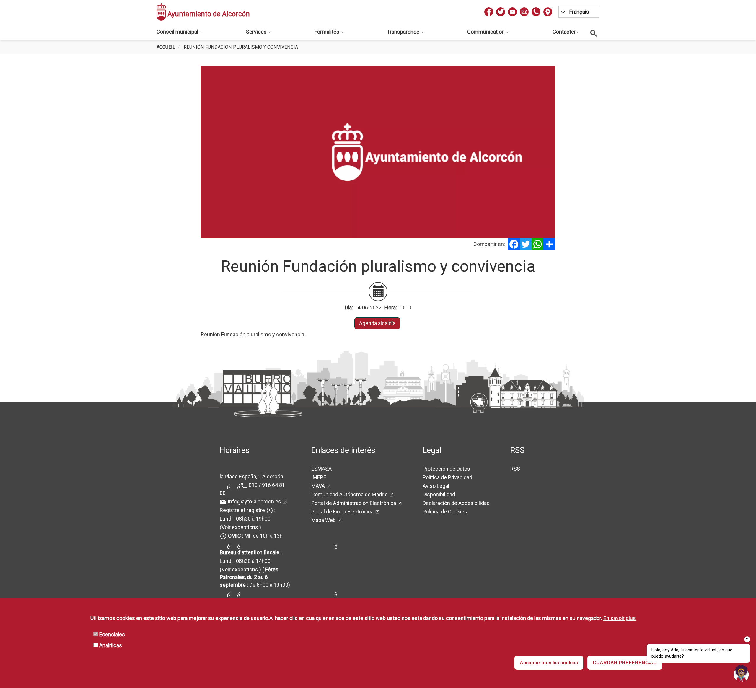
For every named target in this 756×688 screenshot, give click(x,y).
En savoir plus (619, 618)
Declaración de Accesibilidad (456, 503)
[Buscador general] (594, 33)
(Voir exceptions (239, 527)
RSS (515, 469)
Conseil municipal (178, 32)
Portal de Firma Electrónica (342, 511)
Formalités (327, 32)
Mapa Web (323, 520)
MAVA (318, 486)
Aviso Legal (436, 486)
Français (579, 12)
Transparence (404, 32)
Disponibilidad (439, 494)
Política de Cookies (445, 511)
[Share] (549, 244)
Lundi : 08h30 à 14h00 (245, 561)
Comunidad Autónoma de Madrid (349, 494)
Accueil (166, 47)
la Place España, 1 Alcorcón (251, 476)
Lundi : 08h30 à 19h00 (245, 519)
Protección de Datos (446, 469)
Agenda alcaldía (377, 323)
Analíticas (110, 645)
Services (257, 32)
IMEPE (318, 477)
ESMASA (321, 469)
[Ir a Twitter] (500, 11)
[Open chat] (741, 673)
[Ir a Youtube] (512, 11)
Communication (486, 32)
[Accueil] (161, 12)
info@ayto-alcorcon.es (254, 501)
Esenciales (112, 634)
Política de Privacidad (447, 477)
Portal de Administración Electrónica (353, 503)
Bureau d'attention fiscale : (251, 552)
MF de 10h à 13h (255, 536)
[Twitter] (526, 244)
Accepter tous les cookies (549, 662)
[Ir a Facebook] (488, 11)
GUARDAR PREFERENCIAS (625, 662)
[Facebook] (514, 244)
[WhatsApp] (537, 244)
